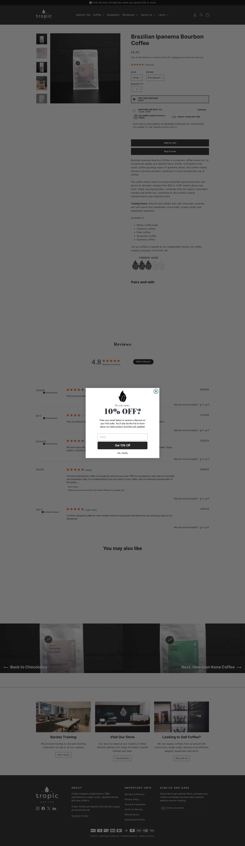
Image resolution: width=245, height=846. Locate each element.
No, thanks (123, 453)
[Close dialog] (156, 391)
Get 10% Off (122, 445)
